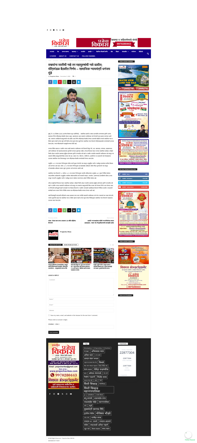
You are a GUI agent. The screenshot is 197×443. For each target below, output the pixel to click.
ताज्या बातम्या (65, 51)
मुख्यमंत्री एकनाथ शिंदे (93, 409)
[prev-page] (110, 245)
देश (58, 51)
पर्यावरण (96, 380)
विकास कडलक (96, 429)
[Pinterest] (60, 82)
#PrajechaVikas (98, 348)
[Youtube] (63, 30)
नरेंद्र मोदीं (105, 373)
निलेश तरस (102, 377)
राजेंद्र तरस (96, 417)
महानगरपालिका (104, 402)
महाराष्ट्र (74, 51)
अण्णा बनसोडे (97, 355)
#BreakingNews (88, 348)
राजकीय (83, 51)
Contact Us (74, 56)
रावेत (86, 425)
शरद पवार (106, 429)
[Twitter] (57, 30)
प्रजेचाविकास (91, 395)
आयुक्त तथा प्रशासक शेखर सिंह (90, 362)
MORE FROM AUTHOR (70, 245)
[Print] (74, 82)
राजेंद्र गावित (86, 417)
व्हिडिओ (141, 51)
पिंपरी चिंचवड (90, 383)
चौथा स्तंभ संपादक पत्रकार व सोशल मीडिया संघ (95, 366)
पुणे (84, 395)
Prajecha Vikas (54, 76)
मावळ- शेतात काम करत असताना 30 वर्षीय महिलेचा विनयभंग (62, 222)
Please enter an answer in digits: (58, 320)
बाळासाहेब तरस (100, 398)
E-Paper (53, 56)
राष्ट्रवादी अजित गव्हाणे (99, 425)
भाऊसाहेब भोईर (90, 402)
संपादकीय (124, 51)
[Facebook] (47, 30)
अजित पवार (88, 355)
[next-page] (113, 245)
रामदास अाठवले (90, 421)
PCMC (86, 351)
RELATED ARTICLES (55, 245)
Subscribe (144, 187)
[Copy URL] (83, 82)
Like (146, 174)
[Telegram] (54, 30)
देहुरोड (85, 373)
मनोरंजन (134, 51)
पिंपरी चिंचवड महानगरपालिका (92, 390)
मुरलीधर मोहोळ (89, 413)
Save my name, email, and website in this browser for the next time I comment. (74, 315)
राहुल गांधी (87, 429)
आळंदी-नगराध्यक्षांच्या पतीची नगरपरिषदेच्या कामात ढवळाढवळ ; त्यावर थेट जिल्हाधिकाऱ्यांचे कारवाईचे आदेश (99, 222)
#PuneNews (107, 348)
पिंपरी (101, 380)
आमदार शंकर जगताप (91, 359)
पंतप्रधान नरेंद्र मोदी (88, 380)
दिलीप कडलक (88, 369)
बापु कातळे (88, 398)
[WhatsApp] (60, 30)
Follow (145, 178)
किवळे (101, 362)
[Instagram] (50, 30)
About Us (62, 56)
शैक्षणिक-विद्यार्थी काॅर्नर (102, 51)
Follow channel (88, 56)
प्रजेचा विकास (99, 395)
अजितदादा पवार (97, 351)
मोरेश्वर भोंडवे (103, 413)
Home (52, 51)
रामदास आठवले (105, 421)
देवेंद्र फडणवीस (101, 369)
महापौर (85, 405)
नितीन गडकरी (89, 377)
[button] (148, 54)
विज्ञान (117, 51)
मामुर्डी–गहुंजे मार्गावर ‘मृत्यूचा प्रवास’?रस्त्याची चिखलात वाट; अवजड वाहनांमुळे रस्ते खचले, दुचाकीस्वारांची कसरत (102, 266)
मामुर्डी (90, 405)
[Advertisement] (98, 14)
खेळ (112, 51)
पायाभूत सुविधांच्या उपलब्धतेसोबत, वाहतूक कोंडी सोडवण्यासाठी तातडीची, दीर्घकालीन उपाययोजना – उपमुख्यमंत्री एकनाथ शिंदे (58, 266)
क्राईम (90, 51)
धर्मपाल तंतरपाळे (95, 373)
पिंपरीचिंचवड (102, 384)
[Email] (69, 82)
